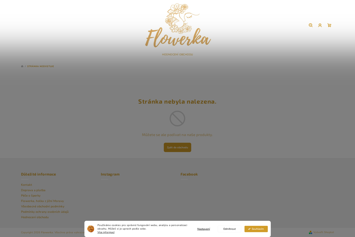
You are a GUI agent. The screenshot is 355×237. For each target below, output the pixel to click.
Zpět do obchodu (177, 147)
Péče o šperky (31, 196)
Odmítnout (229, 229)
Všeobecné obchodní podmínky (42, 206)
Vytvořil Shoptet (323, 232)
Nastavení (203, 229)
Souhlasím (258, 229)
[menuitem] (177, 54)
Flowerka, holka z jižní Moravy (42, 201)
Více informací (106, 232)
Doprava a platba (33, 190)
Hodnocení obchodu (35, 217)
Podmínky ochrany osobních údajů (45, 212)
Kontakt (26, 185)
